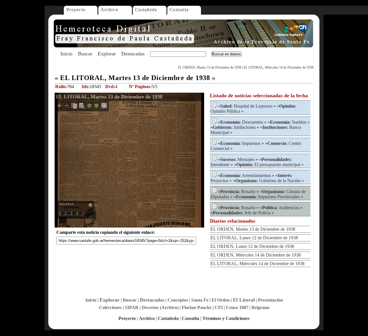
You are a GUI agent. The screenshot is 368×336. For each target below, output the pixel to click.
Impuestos (251, 143)
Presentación (270, 300)
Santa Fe (199, 300)
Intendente (219, 164)
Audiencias (289, 207)
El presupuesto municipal (277, 164)
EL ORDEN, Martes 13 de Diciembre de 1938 (209, 67)
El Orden (221, 300)
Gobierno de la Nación (279, 180)
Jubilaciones (244, 127)
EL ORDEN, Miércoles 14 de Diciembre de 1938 (255, 255)
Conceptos (178, 300)
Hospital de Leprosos (253, 106)
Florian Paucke (197, 307)
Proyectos (219, 180)
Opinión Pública (225, 111)
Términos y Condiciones (226, 318)
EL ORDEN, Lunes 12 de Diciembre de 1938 (252, 246)
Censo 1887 (237, 307)
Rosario (248, 191)
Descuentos (252, 122)
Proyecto (75, 9)
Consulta (179, 9)
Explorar (107, 54)
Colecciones (110, 307)
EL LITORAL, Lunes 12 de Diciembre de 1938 (254, 237)
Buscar (85, 54)
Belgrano (260, 307)
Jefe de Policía (257, 212)
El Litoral (244, 300)
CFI (219, 307)
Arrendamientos (256, 175)
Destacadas (133, 54)
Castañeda (146, 9)
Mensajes (245, 159)
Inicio (66, 54)
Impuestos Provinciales (279, 196)
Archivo (109, 9)
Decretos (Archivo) (160, 307)
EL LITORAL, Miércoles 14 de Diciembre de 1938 (278, 67)
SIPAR (132, 307)
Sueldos (299, 122)
